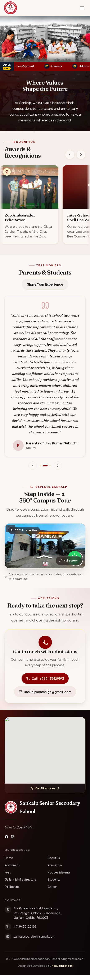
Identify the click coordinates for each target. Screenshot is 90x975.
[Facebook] (6, 837)
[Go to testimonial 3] (49, 465)
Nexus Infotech (62, 965)
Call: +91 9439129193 (47, 678)
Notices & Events (59, 872)
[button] (29, 204)
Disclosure (12, 886)
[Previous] (69, 154)
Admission (55, 865)
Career (52, 886)
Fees (8, 872)
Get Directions (45, 788)
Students (54, 879)
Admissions (79, 66)
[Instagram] (13, 837)
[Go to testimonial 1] (40, 465)
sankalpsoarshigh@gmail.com (47, 692)
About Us (54, 858)
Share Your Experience (45, 284)
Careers (48, 66)
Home (9, 858)
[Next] (81, 154)
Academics (12, 865)
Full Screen (71, 560)
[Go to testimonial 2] (45, 465)
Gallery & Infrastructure (20, 879)
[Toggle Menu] (82, 8)
